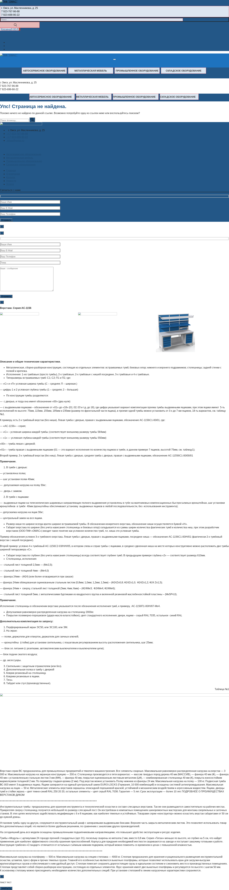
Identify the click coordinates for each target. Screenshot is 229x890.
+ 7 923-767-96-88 (17, 133)
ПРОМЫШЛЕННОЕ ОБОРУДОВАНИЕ (137, 70)
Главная (11, 170)
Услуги (10, 184)
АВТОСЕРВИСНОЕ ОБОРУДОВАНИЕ (44, 70)
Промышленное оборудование (24, 161)
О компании (13, 174)
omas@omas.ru (15, 140)
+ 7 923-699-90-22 (17, 137)
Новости (11, 180)
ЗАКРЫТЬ (6, 888)
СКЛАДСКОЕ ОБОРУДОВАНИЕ (183, 70)
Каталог (10, 177)
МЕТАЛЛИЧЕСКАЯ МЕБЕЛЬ (90, 70)
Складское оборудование (21, 164)
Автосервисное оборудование (23, 154)
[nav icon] (114, 59)
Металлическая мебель (19, 157)
